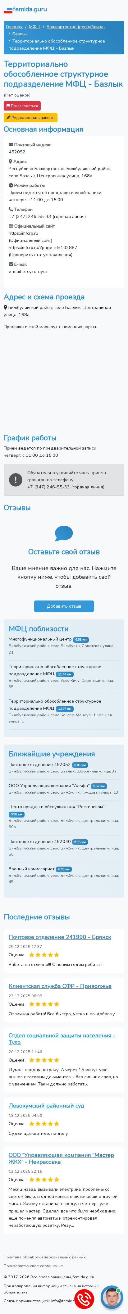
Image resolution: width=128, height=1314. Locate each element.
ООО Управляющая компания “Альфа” (49, 785)
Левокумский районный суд (46, 1105)
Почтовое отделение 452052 (40, 764)
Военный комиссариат (32, 869)
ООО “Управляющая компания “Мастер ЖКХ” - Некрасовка (61, 1158)
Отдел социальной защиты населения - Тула (62, 1039)
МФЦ (34, 27)
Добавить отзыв (64, 606)
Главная (14, 27)
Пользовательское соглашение (33, 1265)
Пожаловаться (24, 105)
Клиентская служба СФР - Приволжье (60, 986)
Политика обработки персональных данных (45, 1257)
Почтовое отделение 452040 (40, 841)
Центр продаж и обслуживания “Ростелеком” (57, 807)
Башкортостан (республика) (76, 27)
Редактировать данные (33, 117)
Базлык (20, 34)
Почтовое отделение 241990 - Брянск (60, 937)
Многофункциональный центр (40, 639)
